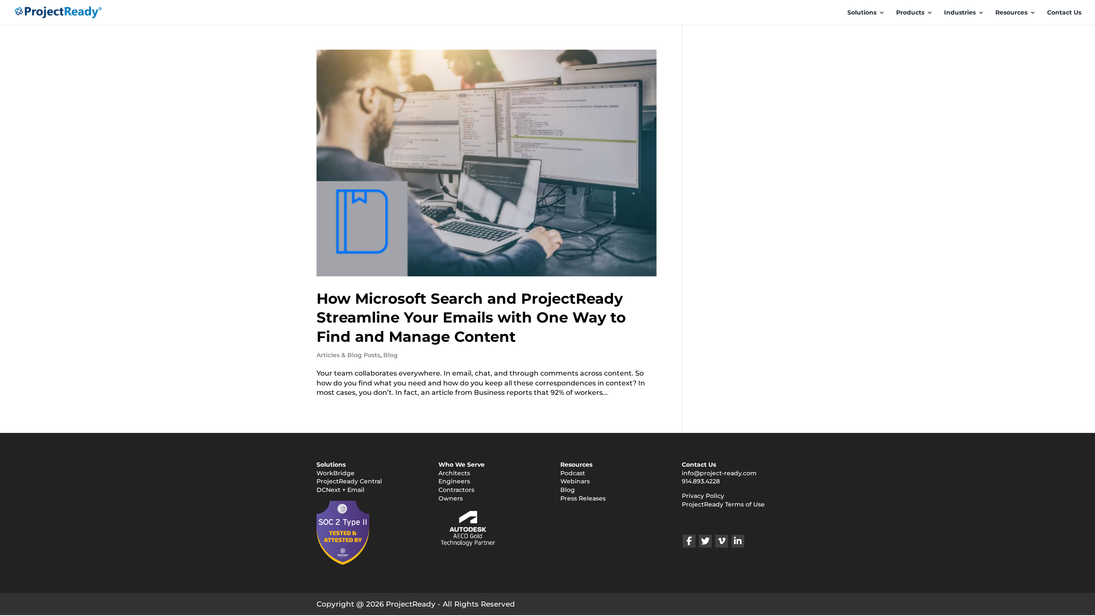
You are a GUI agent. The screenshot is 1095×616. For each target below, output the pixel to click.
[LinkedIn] (737, 541)
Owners (450, 498)
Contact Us (1064, 12)
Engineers (454, 481)
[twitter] (705, 541)
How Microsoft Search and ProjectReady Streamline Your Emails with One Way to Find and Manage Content (471, 317)
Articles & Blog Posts (348, 355)
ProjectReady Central (349, 481)
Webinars (575, 481)
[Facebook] (689, 541)
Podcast (572, 473)
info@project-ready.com (719, 473)
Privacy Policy (703, 496)
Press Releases (583, 498)
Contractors (456, 490)
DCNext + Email (340, 490)
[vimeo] (721, 541)
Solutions (861, 12)
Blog (390, 355)
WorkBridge (336, 473)
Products (910, 12)
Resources (1011, 12)
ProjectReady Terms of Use (723, 504)
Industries (960, 12)
